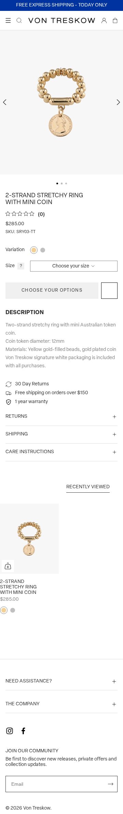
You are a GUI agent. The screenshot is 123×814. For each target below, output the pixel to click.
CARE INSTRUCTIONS (29, 452)
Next (117, 102)
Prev (5, 102)
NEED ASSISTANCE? (28, 681)
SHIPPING (16, 434)
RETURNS (16, 416)
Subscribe (111, 784)
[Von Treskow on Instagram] (9, 731)
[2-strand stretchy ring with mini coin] (29, 539)
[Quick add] (8, 566)
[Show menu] (8, 20)
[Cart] (115, 20)
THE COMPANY (22, 704)
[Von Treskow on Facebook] (23, 731)
